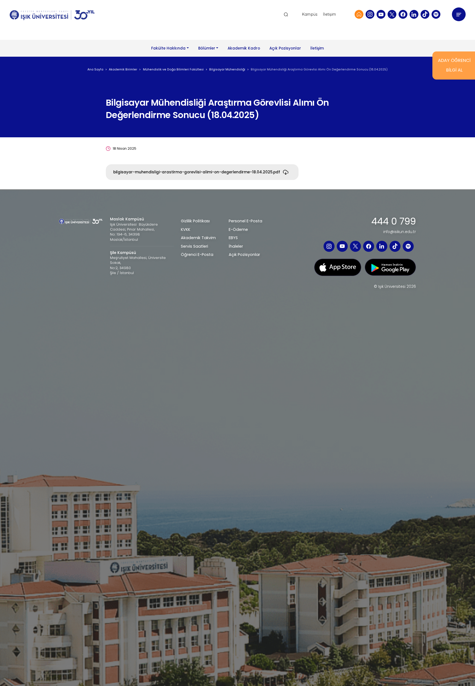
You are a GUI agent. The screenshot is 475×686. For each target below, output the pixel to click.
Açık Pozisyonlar (285, 48)
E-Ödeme (238, 229)
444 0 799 (393, 221)
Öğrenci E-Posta (197, 254)
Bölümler (206, 48)
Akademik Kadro (244, 48)
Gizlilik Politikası (195, 221)
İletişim (329, 14)
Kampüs (309, 14)
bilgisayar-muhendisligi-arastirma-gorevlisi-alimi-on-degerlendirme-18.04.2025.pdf (196, 172)
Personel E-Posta (245, 221)
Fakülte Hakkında (168, 48)
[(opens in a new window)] (370, 14)
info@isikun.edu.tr (399, 232)
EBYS (233, 237)
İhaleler (236, 246)
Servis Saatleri (194, 246)
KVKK (185, 229)
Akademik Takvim (198, 237)
